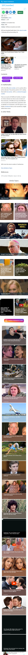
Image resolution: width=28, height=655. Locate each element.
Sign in (20, 12)
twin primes (9, 92)
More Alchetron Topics (6, 168)
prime (9, 17)
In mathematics (7, 78)
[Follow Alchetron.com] (14, 322)
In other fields (17, 78)
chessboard (7, 106)
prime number (12, 88)
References (6, 80)
